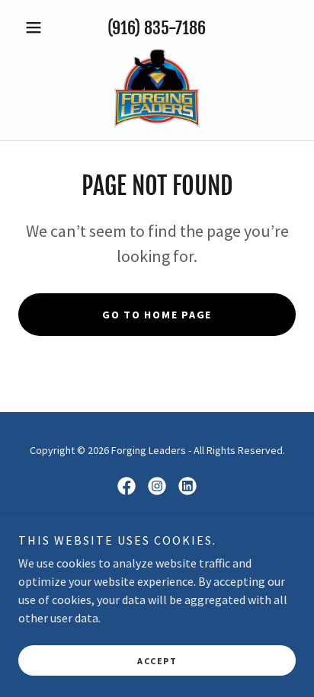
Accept (157, 661)
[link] (157, 88)
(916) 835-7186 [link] (156, 28)
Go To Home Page (157, 314)
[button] (39, 27)
